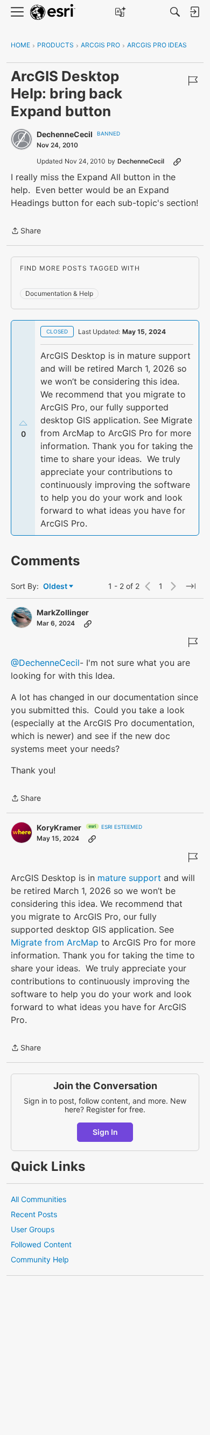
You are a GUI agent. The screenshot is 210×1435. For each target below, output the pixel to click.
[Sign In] (194, 12)
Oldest (56, 586)
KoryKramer (59, 827)
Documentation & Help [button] (59, 293)
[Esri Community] (52, 12)
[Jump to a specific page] (190, 586)
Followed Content (41, 1244)
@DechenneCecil (45, 662)
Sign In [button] (105, 1131)
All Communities (38, 1199)
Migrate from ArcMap (55, 942)
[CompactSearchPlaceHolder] (175, 12)
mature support (129, 877)
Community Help (40, 1259)
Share (26, 231)
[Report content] (192, 80)
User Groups (32, 1229)
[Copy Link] (177, 161)
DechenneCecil (65, 134)
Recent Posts (34, 1214)
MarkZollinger (63, 612)
